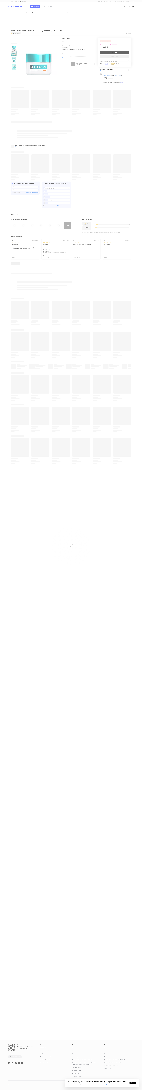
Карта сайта (22, 1084)
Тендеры (106, 1053)
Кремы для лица (53, 12)
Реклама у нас (108, 1068)
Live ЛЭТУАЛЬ (75, 1073)
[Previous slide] (125, 297)
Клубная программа (119, 1)
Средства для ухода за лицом (30, 12)
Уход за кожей (19, 12)
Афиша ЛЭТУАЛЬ (76, 1076)
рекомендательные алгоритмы (97, 1082)
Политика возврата (77, 1067)
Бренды (106, 1048)
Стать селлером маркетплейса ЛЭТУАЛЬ (114, 1059)
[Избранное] (129, 6)
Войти (114, 42)
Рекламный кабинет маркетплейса (113, 1062)
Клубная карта (44, 1053)
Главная (12, 12)
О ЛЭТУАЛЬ (43, 1048)
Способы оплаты (76, 1051)
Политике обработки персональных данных (105, 1084)
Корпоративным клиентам (111, 1065)
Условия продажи (76, 1056)
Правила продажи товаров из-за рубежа (82, 1059)
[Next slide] (14, 69)
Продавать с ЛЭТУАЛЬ (46, 1051)
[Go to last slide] (14, 39)
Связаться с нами (130, 1)
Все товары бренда (31, 273)
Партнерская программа (110, 1056)
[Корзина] (133, 6)
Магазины (100, 1)
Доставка (74, 1053)
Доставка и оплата (108, 1)
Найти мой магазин (45, 1059)
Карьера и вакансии (45, 1062)
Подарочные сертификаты (47, 1056)
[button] (14, 44)
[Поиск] (113, 6)
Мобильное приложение (110, 1051)
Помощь (74, 1048)
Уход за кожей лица (43, 12)
